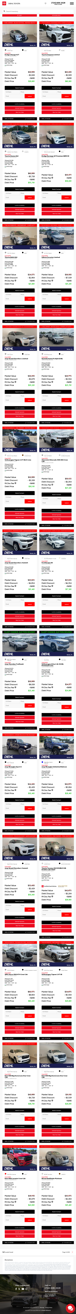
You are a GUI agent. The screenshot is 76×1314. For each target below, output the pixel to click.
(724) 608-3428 (58, 2)
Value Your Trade (20, 112)
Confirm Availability (19, 104)
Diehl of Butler (9, 118)
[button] (35, 34)
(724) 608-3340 (31, 118)
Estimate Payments (19, 108)
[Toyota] (4, 3)
